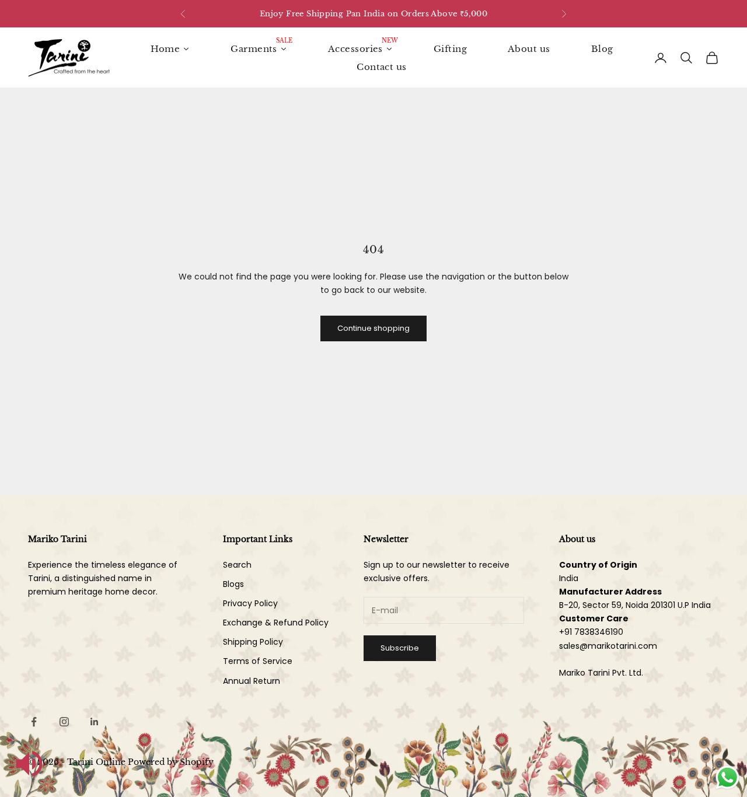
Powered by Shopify (171, 762)
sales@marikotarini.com (608, 646)
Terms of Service (257, 661)
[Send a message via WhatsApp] (727, 777)
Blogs (233, 584)
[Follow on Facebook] (34, 722)
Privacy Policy (250, 603)
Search (237, 565)
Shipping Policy (253, 642)
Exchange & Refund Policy (276, 622)
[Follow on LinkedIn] (94, 722)
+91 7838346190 (591, 632)
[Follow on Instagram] (64, 722)
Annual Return (251, 681)
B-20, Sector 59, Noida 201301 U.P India (635, 605)
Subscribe (400, 647)
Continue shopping (373, 328)
